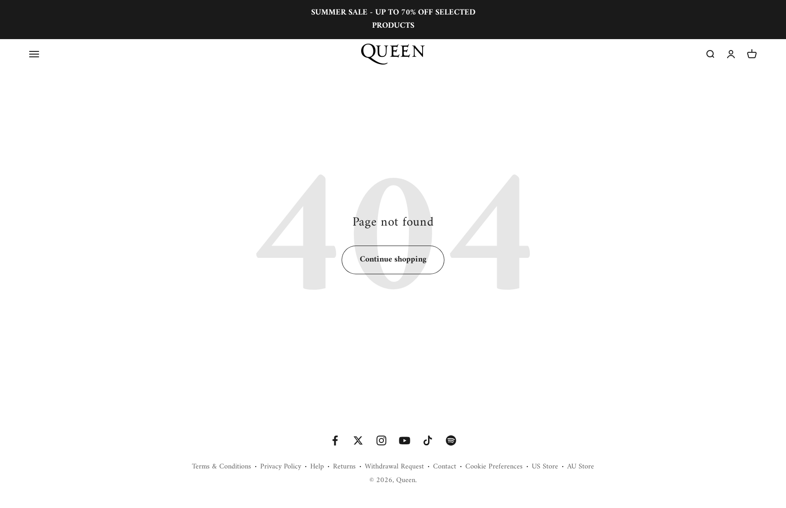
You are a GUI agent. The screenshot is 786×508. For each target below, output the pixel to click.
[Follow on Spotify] (451, 440)
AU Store (580, 467)
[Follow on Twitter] (358, 440)
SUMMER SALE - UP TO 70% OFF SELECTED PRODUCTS (393, 19)
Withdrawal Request (394, 467)
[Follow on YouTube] (404, 440)
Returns (344, 467)
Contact (444, 467)
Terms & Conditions (221, 467)
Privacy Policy (280, 467)
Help (317, 467)
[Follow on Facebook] (335, 440)
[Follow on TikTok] (428, 440)
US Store (545, 467)
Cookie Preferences (494, 467)
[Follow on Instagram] (381, 440)
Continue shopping (393, 259)
